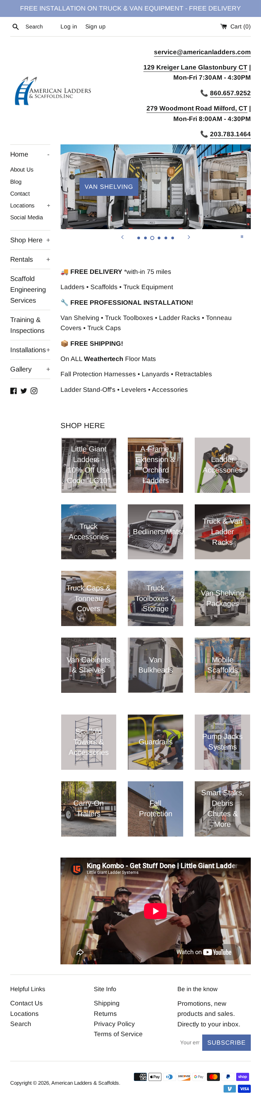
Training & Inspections (27, 325)
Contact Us (26, 1003)
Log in (68, 26)
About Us (22, 169)
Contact (20, 193)
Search (20, 1023)
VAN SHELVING (109, 186)
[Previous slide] (122, 236)
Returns (105, 1013)
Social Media (26, 217)
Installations (30, 350)
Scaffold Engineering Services (28, 289)
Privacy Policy (114, 1023)
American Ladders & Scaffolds (85, 1083)
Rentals (30, 259)
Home (30, 154)
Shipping (107, 1003)
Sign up (95, 26)
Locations (30, 205)
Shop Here (30, 240)
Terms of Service (118, 1034)
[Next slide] (188, 236)
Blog (15, 182)
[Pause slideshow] (241, 236)
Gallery (30, 369)
